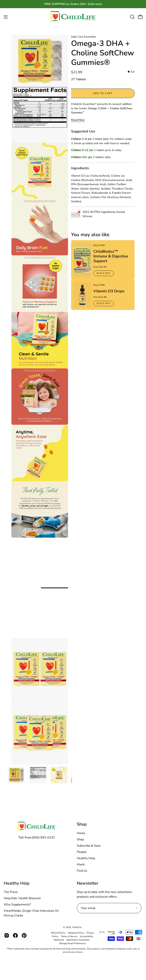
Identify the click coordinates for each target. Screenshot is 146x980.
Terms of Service (69, 936)
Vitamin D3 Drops (109, 291)
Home (81, 833)
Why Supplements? (17, 904)
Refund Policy (58, 932)
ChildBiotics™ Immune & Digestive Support (110, 256)
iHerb (80, 864)
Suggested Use (83, 131)
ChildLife (76, 927)
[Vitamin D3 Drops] (82, 295)
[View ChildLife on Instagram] (7, 935)
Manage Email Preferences (72, 943)
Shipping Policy (76, 932)
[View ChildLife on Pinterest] (24, 935)
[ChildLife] (73, 17)
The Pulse (11, 892)
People (81, 852)
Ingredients (80, 168)
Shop (82, 824)
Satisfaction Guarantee (77, 939)
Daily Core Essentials (83, 37)
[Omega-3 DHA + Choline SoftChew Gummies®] (16, 774)
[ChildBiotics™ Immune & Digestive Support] (82, 260)
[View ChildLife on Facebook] (15, 935)
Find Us (82, 871)
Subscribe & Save (89, 846)
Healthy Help (86, 858)
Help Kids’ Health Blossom (22, 898)
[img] (131, 72)
